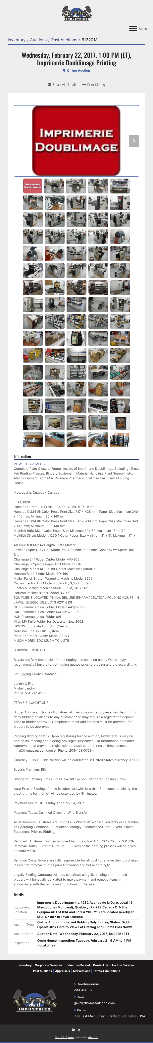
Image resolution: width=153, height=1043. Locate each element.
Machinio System (64, 1037)
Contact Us (100, 965)
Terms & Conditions (106, 971)
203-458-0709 (85, 990)
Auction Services (122, 965)
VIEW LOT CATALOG (29, 464)
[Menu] (133, 28)
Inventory (25, 965)
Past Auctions (42, 971)
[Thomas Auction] (34, 1000)
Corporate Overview (49, 965)
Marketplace (81, 971)
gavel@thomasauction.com (94, 1003)
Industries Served (78, 965)
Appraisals (62, 971)
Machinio (93, 1037)
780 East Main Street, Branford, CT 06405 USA (109, 1016)
